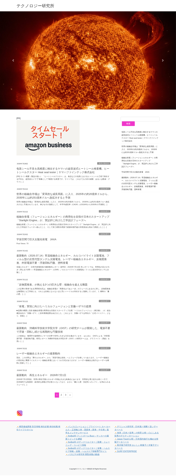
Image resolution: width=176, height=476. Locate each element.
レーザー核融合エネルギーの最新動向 (38, 353)
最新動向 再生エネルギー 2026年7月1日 (41, 375)
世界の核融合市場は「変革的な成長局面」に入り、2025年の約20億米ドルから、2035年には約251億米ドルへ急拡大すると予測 (139, 149)
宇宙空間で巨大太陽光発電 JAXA (36, 239)
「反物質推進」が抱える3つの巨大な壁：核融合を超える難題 (51, 284)
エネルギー (104, 189)
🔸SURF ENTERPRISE (125, 451)
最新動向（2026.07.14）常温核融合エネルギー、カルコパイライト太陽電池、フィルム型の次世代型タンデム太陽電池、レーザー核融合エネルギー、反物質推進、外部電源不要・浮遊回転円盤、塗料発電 (62, 259)
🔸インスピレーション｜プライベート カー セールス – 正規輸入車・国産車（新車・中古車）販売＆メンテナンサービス (87, 430)
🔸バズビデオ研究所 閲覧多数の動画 (82, 454)
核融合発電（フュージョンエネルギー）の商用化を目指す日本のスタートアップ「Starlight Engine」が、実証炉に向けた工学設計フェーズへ (139, 162)
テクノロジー (104, 163)
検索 (128, 124)
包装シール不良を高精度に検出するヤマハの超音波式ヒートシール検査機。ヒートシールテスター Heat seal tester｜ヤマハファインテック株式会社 (139, 136)
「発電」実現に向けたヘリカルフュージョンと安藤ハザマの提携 (53, 306)
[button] (13, 60)
